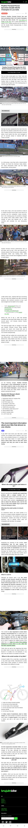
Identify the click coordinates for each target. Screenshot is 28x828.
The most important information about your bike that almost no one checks (8, 123)
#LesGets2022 (8, 309)
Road (3, 430)
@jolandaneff (11, 306)
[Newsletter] (26, 2)
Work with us (3, 802)
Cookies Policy (4, 809)
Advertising (14, 29)
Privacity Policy (4, 810)
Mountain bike (4, 13)
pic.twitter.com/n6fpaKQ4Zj (11, 310)
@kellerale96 (7, 307)
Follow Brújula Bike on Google (14, 72)
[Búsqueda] (24, 2)
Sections (3, 798)
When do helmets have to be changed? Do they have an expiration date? (9, 537)
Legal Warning (4, 808)
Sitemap (2, 799)
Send (16, 818)
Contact (2, 801)
